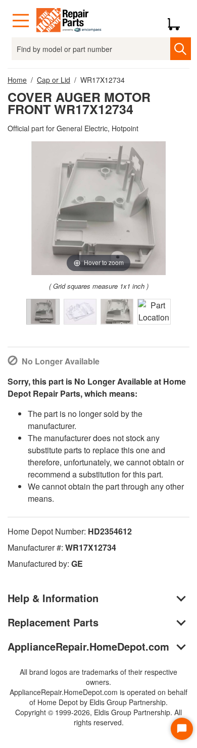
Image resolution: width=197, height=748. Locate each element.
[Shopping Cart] (177, 21)
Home (17, 80)
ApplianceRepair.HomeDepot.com (88, 646)
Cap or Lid (53, 80)
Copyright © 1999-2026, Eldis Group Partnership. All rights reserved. (98, 717)
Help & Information (53, 598)
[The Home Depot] (69, 20)
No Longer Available (61, 361)
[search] (180, 48)
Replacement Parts (53, 622)
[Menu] (21, 20)
